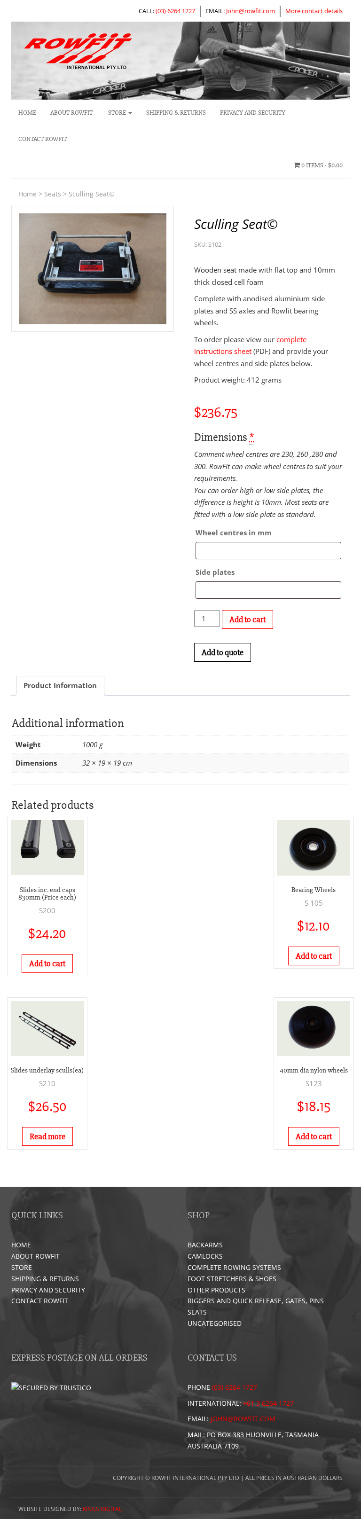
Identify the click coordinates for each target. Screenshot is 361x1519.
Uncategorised (215, 1323)
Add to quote (222, 652)
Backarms (205, 1244)
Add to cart (247, 619)
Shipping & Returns (176, 113)
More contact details (314, 11)
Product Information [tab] (60, 685)
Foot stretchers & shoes (232, 1278)
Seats (52, 193)
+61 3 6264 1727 (268, 1403)
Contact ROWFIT (42, 139)
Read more (47, 1136)
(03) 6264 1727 (175, 11)
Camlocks (205, 1256)
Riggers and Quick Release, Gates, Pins (256, 1300)
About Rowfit (71, 113)
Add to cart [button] (47, 963)
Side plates (215, 572)
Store (117, 113)
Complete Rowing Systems (234, 1267)
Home (27, 113)
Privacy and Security (252, 113)
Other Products (216, 1289)
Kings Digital (102, 1509)
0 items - (321, 165)
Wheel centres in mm (234, 532)
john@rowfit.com (243, 1418)
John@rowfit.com (250, 11)
